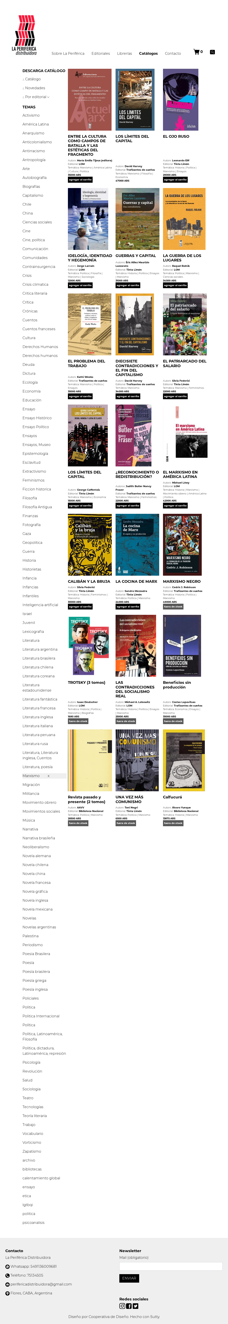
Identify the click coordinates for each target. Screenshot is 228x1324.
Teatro (27, 1098)
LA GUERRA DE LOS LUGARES (182, 257)
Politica (28, 1007)
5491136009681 (44, 1266)
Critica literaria (34, 293)
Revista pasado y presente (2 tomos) (86, 799)
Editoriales (101, 53)
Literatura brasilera (38, 658)
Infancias (30, 587)
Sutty (154, 1317)
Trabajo (28, 1125)
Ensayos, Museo (36, 445)
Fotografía (31, 525)
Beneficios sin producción (177, 684)
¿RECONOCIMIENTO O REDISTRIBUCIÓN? (137, 474)
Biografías (31, 186)
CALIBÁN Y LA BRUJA (89, 581)
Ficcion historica (36, 489)
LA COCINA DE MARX (136, 581)
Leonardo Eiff (180, 160)
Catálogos (150, 53)
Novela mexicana (37, 909)
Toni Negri (131, 807)
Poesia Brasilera (36, 954)
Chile (26, 204)
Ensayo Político (35, 427)
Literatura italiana (37, 726)
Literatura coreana (38, 676)
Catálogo (32, 79)
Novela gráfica (35, 891)
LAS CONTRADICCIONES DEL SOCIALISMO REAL (135, 689)
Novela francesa (36, 883)
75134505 (35, 1275)
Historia (29, 560)
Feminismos (33, 480)
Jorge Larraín (85, 265)
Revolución (32, 1071)
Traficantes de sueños (140, 169)
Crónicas (30, 311)
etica (26, 1196)
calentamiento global (41, 1178)
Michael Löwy (180, 482)
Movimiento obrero (39, 802)
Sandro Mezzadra (136, 591)
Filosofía (29, 498)
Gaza (26, 534)
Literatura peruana (38, 735)
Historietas (31, 569)
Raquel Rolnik (181, 265)
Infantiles (30, 596)
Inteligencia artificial (40, 605)
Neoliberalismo (35, 847)
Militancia (30, 794)
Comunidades (35, 258)
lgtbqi (27, 1205)
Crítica (27, 302)
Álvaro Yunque (181, 807)
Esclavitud (31, 462)
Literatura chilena (37, 667)
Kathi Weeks (85, 377)
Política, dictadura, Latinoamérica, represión (44, 1051)
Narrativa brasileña (38, 838)
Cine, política (33, 240)
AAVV (80, 807)
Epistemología (35, 453)
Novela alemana (36, 856)
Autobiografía (34, 178)
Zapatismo (31, 1151)
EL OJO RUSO (176, 136)
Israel (27, 614)
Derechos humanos (40, 356)
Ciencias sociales (37, 222)
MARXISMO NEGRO (182, 581)
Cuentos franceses (38, 329)
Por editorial (35, 97)
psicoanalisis (33, 1223)
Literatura (30, 640)
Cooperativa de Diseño (108, 1317)
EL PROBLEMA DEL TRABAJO (86, 363)
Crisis (27, 275)
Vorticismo (31, 1142)
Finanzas (30, 516)
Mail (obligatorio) (134, 1257)
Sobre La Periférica (68, 53)
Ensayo (28, 409)
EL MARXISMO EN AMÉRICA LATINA (180, 474)
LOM (82, 164)
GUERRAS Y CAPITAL (136, 255)
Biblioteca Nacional (91, 811)
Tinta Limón (181, 164)
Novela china (33, 874)
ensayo (28, 1187)
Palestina (30, 936)
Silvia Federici (181, 380)
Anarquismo (33, 133)
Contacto (173, 53)
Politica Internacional (40, 1016)
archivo (28, 1160)
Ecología (30, 382)
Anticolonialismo (37, 142)
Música (28, 820)
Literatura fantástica (39, 699)
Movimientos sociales (41, 811)
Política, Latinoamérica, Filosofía (42, 1036)
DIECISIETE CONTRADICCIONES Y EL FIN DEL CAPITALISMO (137, 368)
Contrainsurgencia (38, 267)
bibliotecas (32, 1169)
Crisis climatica (35, 284)
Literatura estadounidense (36, 687)
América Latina (35, 124)
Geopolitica (32, 543)
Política (28, 1025)
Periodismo (32, 945)
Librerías (124, 53)
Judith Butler (134, 486)
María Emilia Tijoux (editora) (94, 160)
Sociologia (31, 1089)
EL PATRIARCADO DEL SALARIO (184, 363)
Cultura (28, 338)
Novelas (29, 918)
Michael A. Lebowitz (137, 702)
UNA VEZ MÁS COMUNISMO (129, 799)
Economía (31, 391)
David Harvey (133, 166)
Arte (26, 169)
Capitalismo (32, 195)
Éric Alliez (132, 262)
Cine (26, 231)
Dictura (28, 373)
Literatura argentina (39, 649)
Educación (31, 400)
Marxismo (31, 776)
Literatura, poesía (37, 767)
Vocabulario (32, 1134)
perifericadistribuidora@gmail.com (41, 1284)
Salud (27, 1080)
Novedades (34, 88)
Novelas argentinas (39, 927)
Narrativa (30, 829)
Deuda (28, 364)
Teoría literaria (34, 1116)
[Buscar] (212, 52)
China (27, 213)
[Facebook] (129, 1306)
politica (28, 1214)
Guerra (28, 551)
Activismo (31, 115)
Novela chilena (35, 865)
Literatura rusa (35, 744)
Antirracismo (33, 151)
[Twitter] (135, 1306)
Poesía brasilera (36, 972)
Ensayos (29, 436)
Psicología (31, 1062)
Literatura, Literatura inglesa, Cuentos (40, 755)
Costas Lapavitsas (183, 702)
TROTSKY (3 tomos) (86, 682)
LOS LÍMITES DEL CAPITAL (132, 138)
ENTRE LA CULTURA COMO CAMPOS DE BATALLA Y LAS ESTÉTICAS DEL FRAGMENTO (87, 145)
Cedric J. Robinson (184, 587)
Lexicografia (33, 632)
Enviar (129, 1278)
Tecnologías (32, 1107)
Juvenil (28, 623)
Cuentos (29, 320)
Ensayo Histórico (37, 418)
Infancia (29, 578)
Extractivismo (34, 471)
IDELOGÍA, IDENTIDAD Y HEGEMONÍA (90, 257)
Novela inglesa (35, 900)
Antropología (33, 160)
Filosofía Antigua (37, 507)
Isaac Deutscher (87, 702)
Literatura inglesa (37, 717)
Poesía (28, 963)
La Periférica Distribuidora (28, 1257)
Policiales (30, 998)
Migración (31, 785)
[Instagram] (122, 1306)
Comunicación (35, 249)
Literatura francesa (38, 708)
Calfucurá (172, 797)
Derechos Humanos (40, 347)
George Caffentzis (88, 489)
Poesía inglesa (35, 989)
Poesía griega (34, 980)
